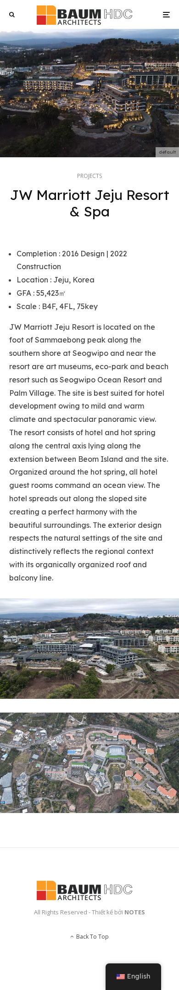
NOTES (134, 912)
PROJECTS (89, 176)
